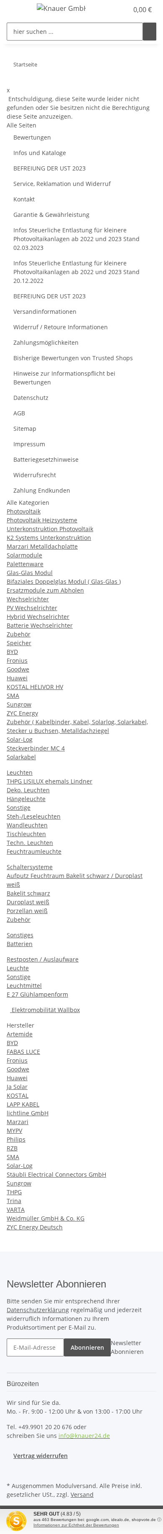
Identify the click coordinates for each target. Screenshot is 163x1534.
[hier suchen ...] (149, 32)
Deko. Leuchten (28, 790)
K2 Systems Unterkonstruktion (49, 538)
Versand (82, 1494)
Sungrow (19, 704)
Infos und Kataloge (39, 153)
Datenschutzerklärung (38, 1310)
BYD (12, 652)
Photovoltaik (24, 511)
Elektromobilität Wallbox (45, 1010)
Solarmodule (24, 555)
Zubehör (19, 634)
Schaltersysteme (30, 867)
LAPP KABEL (23, 1104)
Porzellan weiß (27, 911)
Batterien (20, 944)
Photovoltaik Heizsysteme (42, 520)
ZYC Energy (22, 713)
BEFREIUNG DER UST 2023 (49, 168)
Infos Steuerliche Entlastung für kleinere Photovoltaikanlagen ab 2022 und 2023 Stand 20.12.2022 (76, 272)
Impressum (29, 444)
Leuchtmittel (24, 986)
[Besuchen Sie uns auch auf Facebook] (13, 1470)
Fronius (17, 660)
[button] (112, 9)
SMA (13, 696)
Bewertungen (32, 137)
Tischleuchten (26, 834)
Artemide (20, 1034)
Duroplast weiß (28, 902)
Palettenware (25, 564)
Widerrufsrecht (34, 475)
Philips (16, 1139)
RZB (12, 1148)
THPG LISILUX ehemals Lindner (49, 781)
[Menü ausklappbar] (17, 9)
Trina (14, 1201)
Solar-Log (20, 739)
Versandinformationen (44, 311)
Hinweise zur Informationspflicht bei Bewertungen (64, 377)
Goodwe (18, 669)
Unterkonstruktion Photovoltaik (50, 529)
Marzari (17, 1122)
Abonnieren (87, 1347)
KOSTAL (17, 1095)
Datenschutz (30, 398)
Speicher (19, 643)
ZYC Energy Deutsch (35, 1227)
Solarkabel (21, 757)
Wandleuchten (27, 825)
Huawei (17, 678)
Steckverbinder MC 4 (36, 748)
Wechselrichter (28, 599)
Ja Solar (17, 1087)
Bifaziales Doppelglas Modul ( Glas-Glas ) (64, 581)
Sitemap (24, 428)
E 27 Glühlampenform (37, 994)
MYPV (14, 1131)
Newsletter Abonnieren (127, 1347)
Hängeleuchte (26, 799)
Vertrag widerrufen (40, 1456)
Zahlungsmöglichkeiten (46, 342)
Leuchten (20, 772)
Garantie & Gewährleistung (51, 215)
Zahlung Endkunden (41, 490)
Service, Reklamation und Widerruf (62, 184)
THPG (14, 1192)
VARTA (16, 1209)
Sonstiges (20, 935)
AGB (19, 413)
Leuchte (18, 968)
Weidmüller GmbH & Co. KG (45, 1218)
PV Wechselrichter (32, 608)
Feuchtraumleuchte (34, 851)
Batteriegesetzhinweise (46, 459)
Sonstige (19, 808)
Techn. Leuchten (30, 843)
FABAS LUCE (23, 1052)
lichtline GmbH (27, 1113)
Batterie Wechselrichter (40, 625)
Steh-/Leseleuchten (34, 816)
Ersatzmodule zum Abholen (45, 590)
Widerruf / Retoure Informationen (60, 327)
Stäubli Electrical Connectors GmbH (56, 1174)
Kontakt (24, 199)
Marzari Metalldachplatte (42, 546)
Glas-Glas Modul (30, 573)
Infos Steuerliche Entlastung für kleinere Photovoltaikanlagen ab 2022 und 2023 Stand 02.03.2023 (76, 239)
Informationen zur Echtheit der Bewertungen (76, 1525)
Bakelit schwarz (28, 893)
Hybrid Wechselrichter (38, 617)
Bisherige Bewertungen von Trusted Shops (73, 358)
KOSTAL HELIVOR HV (35, 687)
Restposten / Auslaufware (43, 959)
